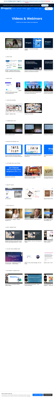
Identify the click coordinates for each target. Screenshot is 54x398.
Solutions (14, 8)
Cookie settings (47, 394)
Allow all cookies (38, 394)
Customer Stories (29, 9)
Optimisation (19, 8)
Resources (36, 8)
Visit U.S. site (45, 5)
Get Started (48, 9)
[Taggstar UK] (6, 8)
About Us (40, 9)
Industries (24, 8)
